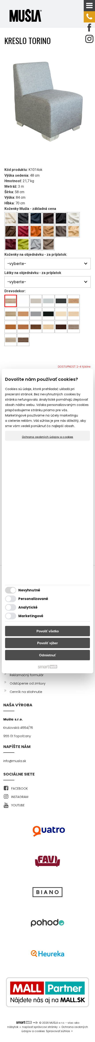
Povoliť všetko (47, 631)
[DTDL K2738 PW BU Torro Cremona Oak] (10, 314)
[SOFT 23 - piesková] (73, 231)
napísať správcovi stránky (40, 1027)
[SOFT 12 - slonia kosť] (10, 218)
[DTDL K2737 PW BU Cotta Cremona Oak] (10, 340)
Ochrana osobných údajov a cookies (47, 437)
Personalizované (33, 598)
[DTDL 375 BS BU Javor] (48, 327)
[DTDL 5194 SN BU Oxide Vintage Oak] (73, 327)
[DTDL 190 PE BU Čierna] (48, 314)
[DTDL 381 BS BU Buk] (23, 314)
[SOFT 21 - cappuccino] (48, 231)
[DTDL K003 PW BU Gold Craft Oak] (73, 301)
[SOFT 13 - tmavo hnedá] (48, 218)
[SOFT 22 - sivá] (61, 231)
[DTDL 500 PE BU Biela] (23, 301)
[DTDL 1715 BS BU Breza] (73, 314)
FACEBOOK (19, 788)
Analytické (28, 607)
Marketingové (30, 616)
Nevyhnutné (29, 590)
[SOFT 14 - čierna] (61, 218)
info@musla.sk (14, 761)
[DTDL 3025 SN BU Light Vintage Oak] (10, 301)
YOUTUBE (18, 805)
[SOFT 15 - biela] (73, 218)
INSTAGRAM (19, 797)
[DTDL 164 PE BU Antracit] (61, 301)
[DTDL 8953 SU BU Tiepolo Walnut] (23, 340)
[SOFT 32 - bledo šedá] (36, 244)
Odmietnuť (47, 655)
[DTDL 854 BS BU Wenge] (61, 327)
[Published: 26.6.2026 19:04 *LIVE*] (35, 1023)
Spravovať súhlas (58, 1031)
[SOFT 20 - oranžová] (36, 231)
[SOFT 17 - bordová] (23, 231)
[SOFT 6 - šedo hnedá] (48, 244)
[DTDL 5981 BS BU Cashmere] (36, 301)
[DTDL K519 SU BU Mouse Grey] (36, 314)
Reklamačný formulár (27, 675)
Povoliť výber (47, 643)
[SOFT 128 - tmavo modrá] (36, 218)
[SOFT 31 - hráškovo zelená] (23, 244)
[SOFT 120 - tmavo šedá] (23, 218)
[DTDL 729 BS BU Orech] (36, 327)
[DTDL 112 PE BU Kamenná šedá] (48, 301)
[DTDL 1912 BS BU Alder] (23, 327)
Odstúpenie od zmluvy (28, 683)
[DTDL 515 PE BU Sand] (61, 314)
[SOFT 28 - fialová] (10, 244)
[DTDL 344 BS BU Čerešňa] (10, 327)
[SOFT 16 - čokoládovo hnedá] (10, 231)
